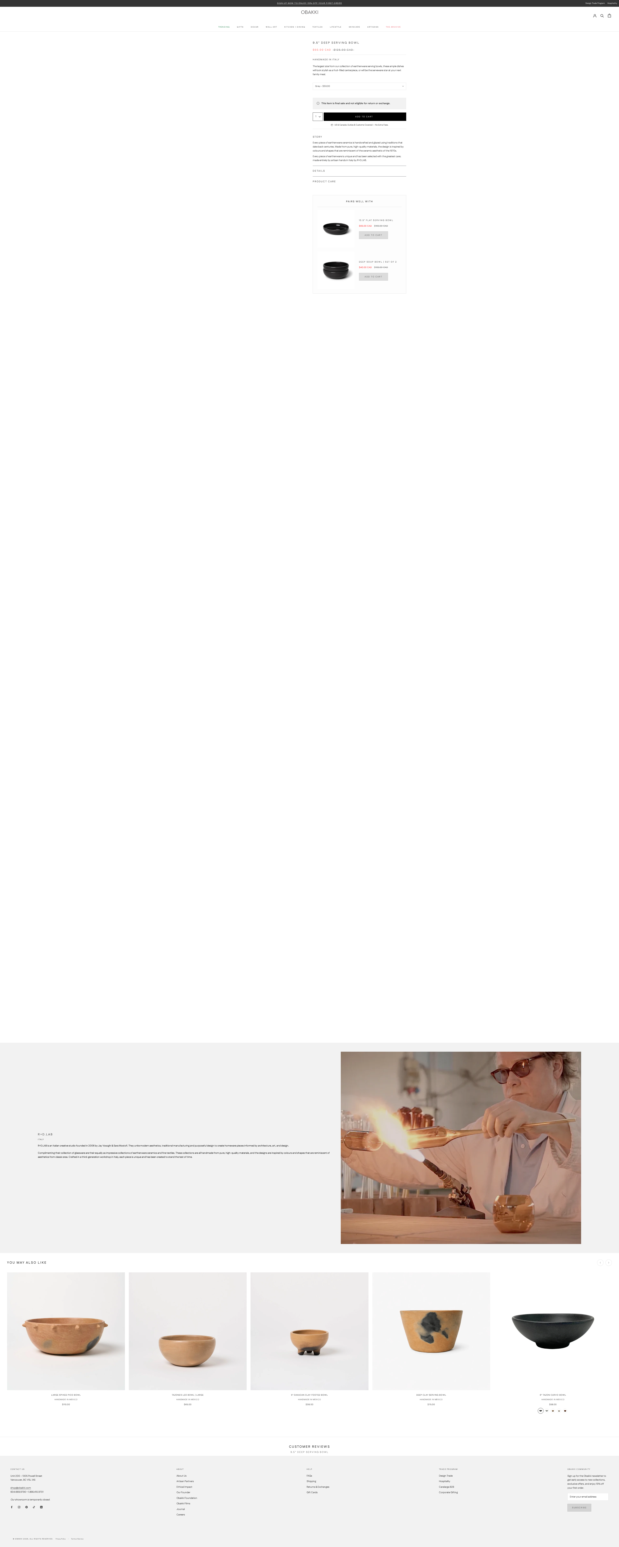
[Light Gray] (547, 1411)
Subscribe (579, 1507)
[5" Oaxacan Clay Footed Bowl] (309, 1331)
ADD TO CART (373, 235)
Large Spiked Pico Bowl (66, 1395)
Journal (181, 1509)
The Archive (393, 27)
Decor (255, 27)
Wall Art (271, 27)
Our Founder (183, 1492)
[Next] (608, 1262)
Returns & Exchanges (318, 1487)
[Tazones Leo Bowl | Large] (188, 1331)
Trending (224, 27)
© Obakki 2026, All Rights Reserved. (33, 1539)
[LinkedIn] (41, 1507)
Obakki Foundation (187, 1498)
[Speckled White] (559, 1411)
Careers (181, 1514)
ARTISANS (373, 27)
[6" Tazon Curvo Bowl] (553, 1331)
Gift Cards (312, 1492)
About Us (182, 1476)
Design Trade (446, 1476)
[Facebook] (11, 1507)
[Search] (602, 15)
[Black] (540, 1411)
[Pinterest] (26, 1507)
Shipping (311, 1481)
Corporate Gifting (448, 1492)
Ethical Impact (184, 1487)
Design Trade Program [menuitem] (595, 3)
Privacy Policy (61, 1539)
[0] (609, 15)
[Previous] (600, 1262)
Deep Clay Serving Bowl (431, 1395)
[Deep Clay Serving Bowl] (431, 1331)
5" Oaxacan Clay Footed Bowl (309, 1395)
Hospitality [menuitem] (612, 3)
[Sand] (553, 1411)
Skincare (354, 27)
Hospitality (444, 1481)
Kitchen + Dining (294, 27)
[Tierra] (565, 1411)
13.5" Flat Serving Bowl (376, 220)
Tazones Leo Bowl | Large (188, 1395)
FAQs (309, 1476)
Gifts (240, 27)
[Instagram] (19, 1507)
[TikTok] (34, 1507)
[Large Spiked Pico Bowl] (66, 1331)
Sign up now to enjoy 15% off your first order (309, 3)
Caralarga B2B (446, 1487)
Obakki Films (183, 1503)
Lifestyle (336, 27)
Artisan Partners (185, 1481)
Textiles (317, 27)
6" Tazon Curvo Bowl (553, 1395)
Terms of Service (77, 1539)
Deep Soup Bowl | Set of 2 (378, 261)
